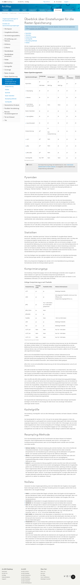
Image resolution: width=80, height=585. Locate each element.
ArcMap (27, 2)
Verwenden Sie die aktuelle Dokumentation (38, 28)
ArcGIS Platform (25, 577)
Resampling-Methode (10, 98)
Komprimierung (9, 86)
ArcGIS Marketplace (26, 583)
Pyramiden (28, 33)
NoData (7, 89)
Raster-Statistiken (9, 95)
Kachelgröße (8, 102)
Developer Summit (45, 579)
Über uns (43, 571)
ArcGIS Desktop (25, 573)
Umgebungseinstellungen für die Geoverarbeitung (10, 19)
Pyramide (7, 92)
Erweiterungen (69, 10)
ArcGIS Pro (21, 2)
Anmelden (59, 2)
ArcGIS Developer (25, 579)
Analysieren (33, 10)
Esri (74, 2)
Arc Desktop (7, 2)
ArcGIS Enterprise (26, 575)
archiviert (42, 27)
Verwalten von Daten (45, 10)
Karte (24, 10)
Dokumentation (6, 577)
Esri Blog (43, 575)
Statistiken (28, 35)
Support (4, 579)
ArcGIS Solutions (25, 581)
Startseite (5, 10)
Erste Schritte (15, 10)
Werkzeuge (58, 10)
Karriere (43, 573)
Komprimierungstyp (31, 37)
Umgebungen (13, 13)
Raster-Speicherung (24, 13)
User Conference (45, 577)
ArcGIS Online (25, 571)
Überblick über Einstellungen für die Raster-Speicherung (10, 81)
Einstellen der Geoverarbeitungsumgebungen (10, 24)
